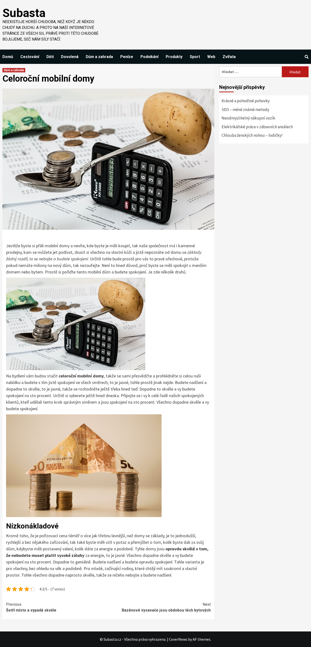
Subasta (23, 13)
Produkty (174, 56)
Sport (195, 56)
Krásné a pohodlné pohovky (246, 100)
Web (211, 56)
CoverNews (178, 639)
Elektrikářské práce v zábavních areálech (257, 126)
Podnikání (149, 56)
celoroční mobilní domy (81, 376)
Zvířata (229, 56)
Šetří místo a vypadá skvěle (31, 607)
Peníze (126, 56)
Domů (7, 56)
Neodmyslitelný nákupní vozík (248, 118)
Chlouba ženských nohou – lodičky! (252, 135)
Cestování (29, 56)
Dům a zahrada (99, 56)
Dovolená (69, 56)
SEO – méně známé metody (245, 109)
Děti (50, 56)
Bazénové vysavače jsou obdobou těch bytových (166, 607)
